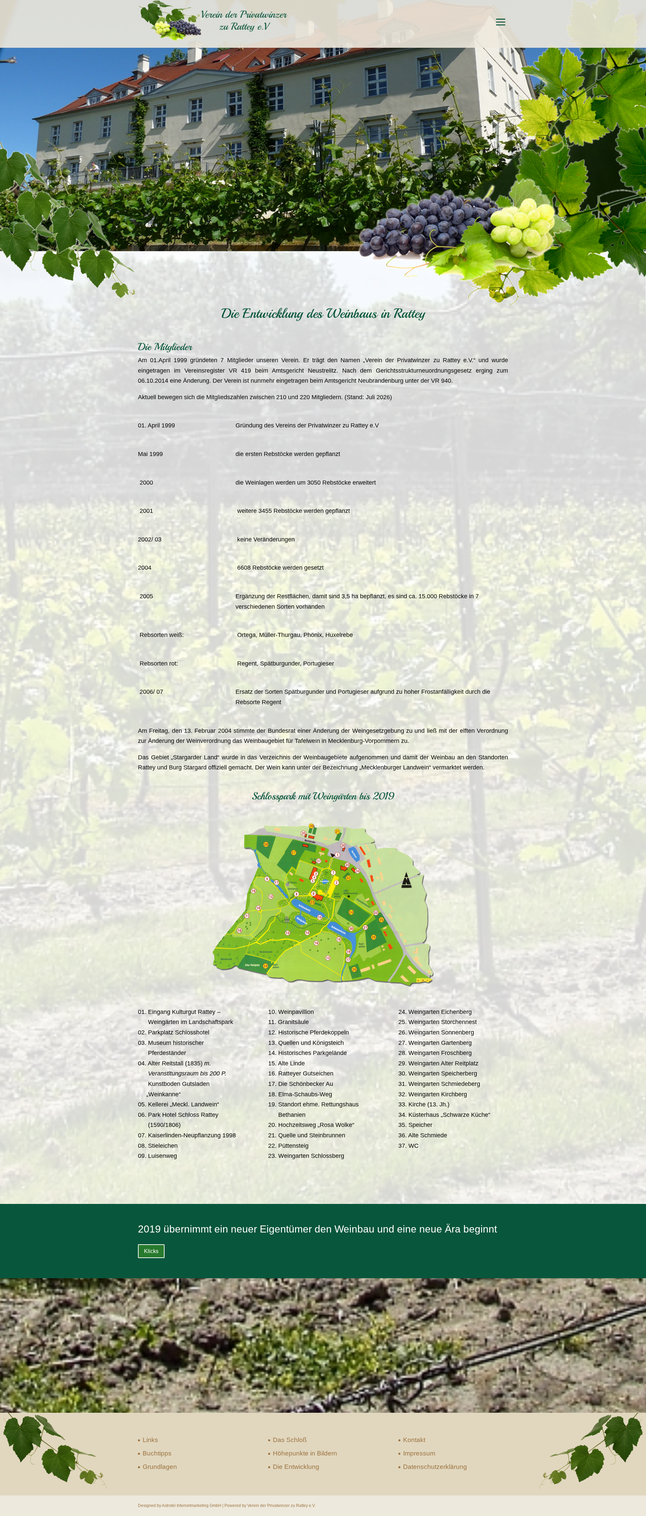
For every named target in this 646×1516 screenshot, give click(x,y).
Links (150, 1439)
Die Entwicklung (296, 1466)
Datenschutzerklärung (435, 1466)
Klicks (151, 1251)
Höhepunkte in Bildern (305, 1453)
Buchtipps (157, 1453)
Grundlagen (160, 1466)
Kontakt (414, 1439)
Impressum (419, 1453)
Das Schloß (290, 1439)
